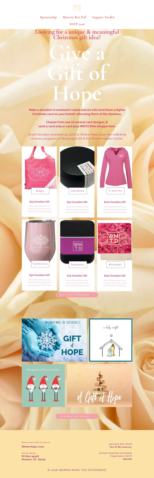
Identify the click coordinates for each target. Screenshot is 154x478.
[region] (39, 181)
